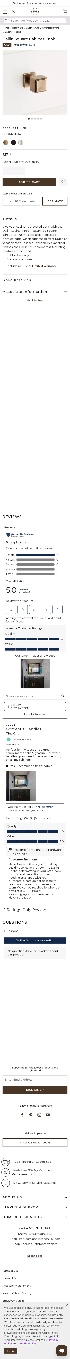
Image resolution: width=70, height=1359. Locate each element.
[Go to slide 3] (35, 119)
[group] (34, 3)
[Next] (64, 3)
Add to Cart (29, 182)
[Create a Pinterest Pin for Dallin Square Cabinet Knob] (7, 45)
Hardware (17, 28)
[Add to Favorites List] (63, 182)
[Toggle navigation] (7, 11)
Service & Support (22, 1207)
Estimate (55, 201)
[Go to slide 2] (32, 119)
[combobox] (35, 20)
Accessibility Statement (17, 1285)
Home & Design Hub (22, 1217)
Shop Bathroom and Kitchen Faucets (35, 1239)
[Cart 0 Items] (65, 11)
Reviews (12, 517)
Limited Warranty (44, 266)
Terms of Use (10, 1270)
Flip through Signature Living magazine (34, 3)
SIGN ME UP (35, 1089)
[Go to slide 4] (38, 119)
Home (6, 28)
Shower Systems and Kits (35, 1233)
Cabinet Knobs (13, 32)
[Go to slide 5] (41, 119)
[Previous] (3, 3)
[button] (67, 1305)
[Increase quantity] (21, 171)
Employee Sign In (13, 1300)
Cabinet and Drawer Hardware (42, 28)
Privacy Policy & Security (17, 1293)
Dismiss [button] (10, 1351)
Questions (15, 922)
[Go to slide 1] (29, 119)
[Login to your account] (13, 11)
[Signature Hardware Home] (35, 11)
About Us (12, 1197)
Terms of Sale (11, 1278)
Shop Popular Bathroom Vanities (35, 1244)
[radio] (6, 142)
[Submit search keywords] (6, 21)
